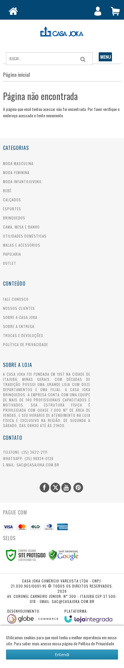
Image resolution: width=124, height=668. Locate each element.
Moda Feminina (16, 172)
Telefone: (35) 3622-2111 (25, 452)
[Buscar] (83, 59)
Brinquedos (14, 217)
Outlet (9, 263)
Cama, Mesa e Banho (21, 226)
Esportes (12, 208)
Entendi (62, 654)
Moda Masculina (18, 163)
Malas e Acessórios (21, 245)
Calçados (12, 199)
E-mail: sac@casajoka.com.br (31, 464)
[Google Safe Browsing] (63, 554)
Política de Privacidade (25, 344)
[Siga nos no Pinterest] (78, 487)
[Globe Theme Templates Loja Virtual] (32, 616)
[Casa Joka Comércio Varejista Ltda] (62, 32)
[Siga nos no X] (55, 487)
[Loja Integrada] (88, 615)
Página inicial (16, 74)
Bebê (7, 190)
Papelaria (12, 254)
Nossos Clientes (19, 308)
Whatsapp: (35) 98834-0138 (28, 458)
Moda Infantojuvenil (22, 181)
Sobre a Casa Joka (20, 317)
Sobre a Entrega (18, 326)
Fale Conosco (16, 299)
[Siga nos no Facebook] (44, 487)
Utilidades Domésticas (25, 235)
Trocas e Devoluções (23, 335)
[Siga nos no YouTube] (66, 487)
